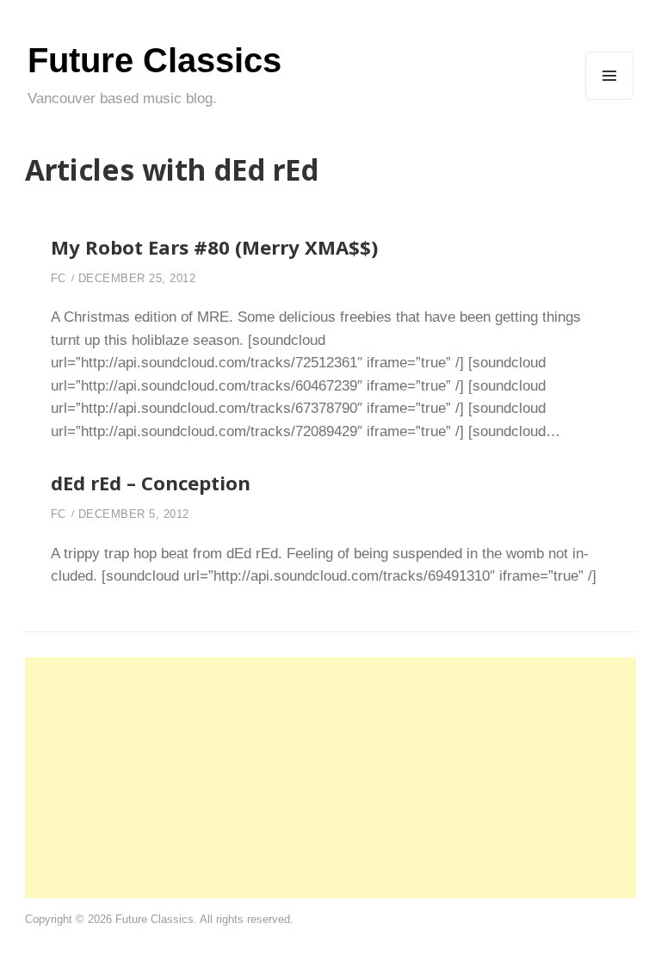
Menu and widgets (610, 99)
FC (58, 278)
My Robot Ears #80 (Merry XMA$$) (214, 247)
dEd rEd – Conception (150, 482)
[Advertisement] (330, 777)
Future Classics (154, 60)
